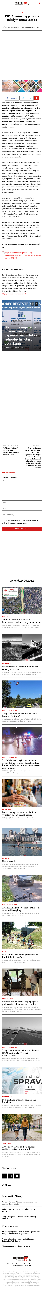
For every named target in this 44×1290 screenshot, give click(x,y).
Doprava (6, 617)
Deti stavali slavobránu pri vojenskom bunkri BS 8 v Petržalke (20, 955)
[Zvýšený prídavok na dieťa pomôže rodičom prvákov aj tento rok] (22, 1127)
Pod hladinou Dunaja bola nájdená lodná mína (19, 1101)
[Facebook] (4, 1176)
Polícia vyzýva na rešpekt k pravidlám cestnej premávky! (20, 668)
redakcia (15, 27)
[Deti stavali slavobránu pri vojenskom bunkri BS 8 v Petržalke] (22, 935)
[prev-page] (32, 304)
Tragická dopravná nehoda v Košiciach (16, 1246)
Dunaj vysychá (9, 861)
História (5, 951)
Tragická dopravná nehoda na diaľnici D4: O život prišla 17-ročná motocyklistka (20, 1053)
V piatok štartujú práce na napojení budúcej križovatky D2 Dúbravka (18, 1240)
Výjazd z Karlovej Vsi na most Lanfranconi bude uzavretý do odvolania (21, 621)
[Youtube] (16, 1176)
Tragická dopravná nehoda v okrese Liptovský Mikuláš (19, 714)
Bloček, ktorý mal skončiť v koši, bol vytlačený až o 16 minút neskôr (19, 813)
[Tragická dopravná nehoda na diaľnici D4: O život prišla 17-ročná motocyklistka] (22, 1031)
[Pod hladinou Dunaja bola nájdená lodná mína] (22, 1080)
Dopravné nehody (9, 710)
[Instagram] (10, 1176)
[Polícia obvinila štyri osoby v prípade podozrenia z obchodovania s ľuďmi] (22, 982)
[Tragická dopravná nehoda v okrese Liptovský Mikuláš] (22, 694)
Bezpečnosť (7, 663)
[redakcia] (4, 27)
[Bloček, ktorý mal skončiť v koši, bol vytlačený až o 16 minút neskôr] (22, 793)
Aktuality (22, 12)
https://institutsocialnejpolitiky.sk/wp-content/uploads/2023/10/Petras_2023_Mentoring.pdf (23, 255)
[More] (36, 98)
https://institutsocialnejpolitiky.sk (14, 294)
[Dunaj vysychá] (22, 842)
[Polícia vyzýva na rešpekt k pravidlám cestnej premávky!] (22, 647)
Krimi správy (7, 998)
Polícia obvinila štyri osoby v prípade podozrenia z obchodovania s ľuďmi (20, 1002)
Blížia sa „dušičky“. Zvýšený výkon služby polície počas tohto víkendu (11, 451)
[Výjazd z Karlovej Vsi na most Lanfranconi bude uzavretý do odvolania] (22, 600)
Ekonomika (6, 809)
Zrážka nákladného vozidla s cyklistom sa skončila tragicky (20, 909)
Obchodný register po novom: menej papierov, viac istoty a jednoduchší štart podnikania (21, 335)
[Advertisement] (22, 58)
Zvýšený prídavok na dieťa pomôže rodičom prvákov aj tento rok (18, 1148)
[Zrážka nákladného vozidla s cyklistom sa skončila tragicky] (22, 888)
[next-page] (36, 304)
